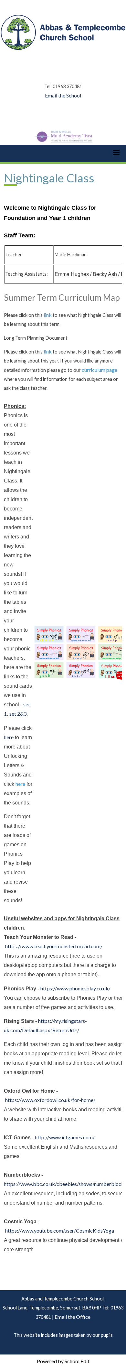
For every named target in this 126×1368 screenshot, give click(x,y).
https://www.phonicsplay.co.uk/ (75, 988)
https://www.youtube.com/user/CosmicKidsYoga (59, 1230)
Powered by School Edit (63, 1361)
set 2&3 (17, 714)
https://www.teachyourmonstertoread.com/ (53, 946)
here (9, 737)
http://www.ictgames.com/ (65, 1137)
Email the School (63, 95)
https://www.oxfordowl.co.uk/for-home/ (50, 1100)
